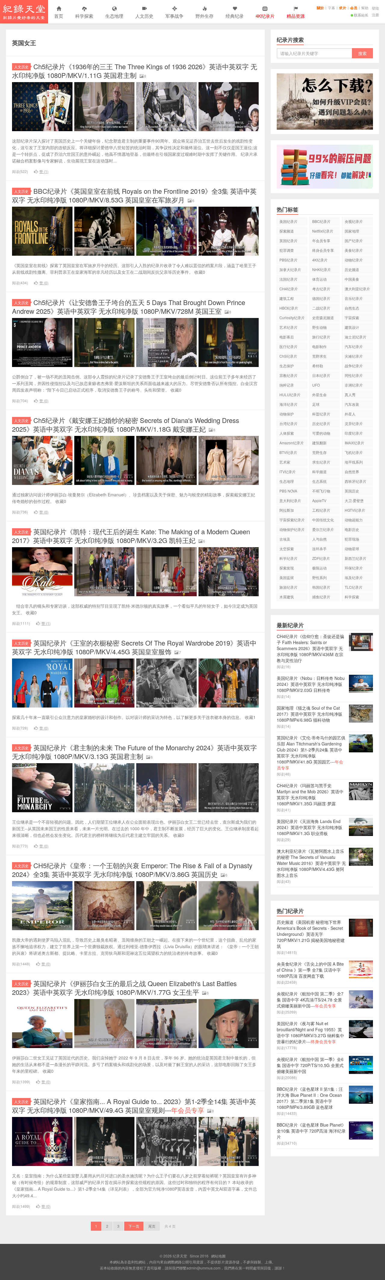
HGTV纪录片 (355, 510)
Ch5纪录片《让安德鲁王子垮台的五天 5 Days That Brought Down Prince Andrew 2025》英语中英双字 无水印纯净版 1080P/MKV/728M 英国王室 (128, 307)
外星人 (350, 413)
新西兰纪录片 (355, 558)
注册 (375, 14)
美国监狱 (286, 577)
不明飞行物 (321, 490)
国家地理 (352, 230)
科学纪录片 (288, 558)
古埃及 (284, 538)
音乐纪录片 (354, 298)
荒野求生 (319, 356)
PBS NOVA (288, 490)
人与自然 (319, 538)
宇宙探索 (352, 317)
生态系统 (319, 481)
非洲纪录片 (354, 384)
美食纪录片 (354, 250)
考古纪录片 (321, 288)
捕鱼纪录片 (321, 596)
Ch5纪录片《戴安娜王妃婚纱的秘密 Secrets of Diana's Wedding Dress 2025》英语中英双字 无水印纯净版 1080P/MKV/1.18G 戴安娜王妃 (125, 424)
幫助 (364, 7)
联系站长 (361, 14)
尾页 (152, 1226)
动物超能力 (354, 519)
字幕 (331, 7)
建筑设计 (352, 327)
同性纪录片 (354, 375)
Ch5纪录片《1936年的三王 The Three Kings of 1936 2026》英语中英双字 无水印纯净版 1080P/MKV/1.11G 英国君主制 (134, 71)
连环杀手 (319, 548)
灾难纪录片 (354, 356)
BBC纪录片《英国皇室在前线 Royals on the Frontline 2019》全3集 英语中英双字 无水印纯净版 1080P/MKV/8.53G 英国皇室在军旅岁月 (134, 195)
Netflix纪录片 (322, 230)
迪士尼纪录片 (355, 336)
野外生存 (205, 16)
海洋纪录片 (288, 404)
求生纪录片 (321, 461)
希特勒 (317, 365)
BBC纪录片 (321, 221)
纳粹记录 (286, 384)
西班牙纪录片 (355, 481)
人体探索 (286, 433)
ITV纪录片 (287, 471)
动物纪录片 (354, 259)
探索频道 (286, 230)
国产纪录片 (354, 240)
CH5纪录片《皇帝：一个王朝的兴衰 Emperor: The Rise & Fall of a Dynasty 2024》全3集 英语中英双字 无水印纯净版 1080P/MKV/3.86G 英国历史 (132, 870)
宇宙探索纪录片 (292, 519)
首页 (58, 16)
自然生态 (352, 307)
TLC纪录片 (353, 587)
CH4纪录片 (288, 288)
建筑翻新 (319, 442)
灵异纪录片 (354, 423)
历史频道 (352, 269)
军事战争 (174, 16)
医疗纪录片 (288, 346)
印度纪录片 (354, 433)
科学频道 (319, 471)
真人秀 (350, 394)
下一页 (133, 1226)
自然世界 (352, 471)
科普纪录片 (321, 413)
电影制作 (319, 346)
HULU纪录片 (289, 394)
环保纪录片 (354, 567)
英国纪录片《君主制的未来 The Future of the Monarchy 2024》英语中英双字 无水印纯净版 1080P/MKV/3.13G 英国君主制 (134, 752)
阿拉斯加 (286, 510)
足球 (315, 404)
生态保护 (286, 365)
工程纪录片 (321, 510)
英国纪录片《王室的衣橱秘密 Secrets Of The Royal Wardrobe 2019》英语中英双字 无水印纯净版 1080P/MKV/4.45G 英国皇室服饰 (134, 647)
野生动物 (319, 327)
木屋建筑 (286, 596)
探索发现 (286, 567)
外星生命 (319, 394)
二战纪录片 (321, 307)
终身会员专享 (323, 250)
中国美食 (352, 279)
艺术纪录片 (288, 327)
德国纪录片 (321, 298)
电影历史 (352, 529)
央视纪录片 (354, 221)
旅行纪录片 (321, 336)
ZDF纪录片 (321, 558)
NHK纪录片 (321, 269)
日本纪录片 (321, 375)
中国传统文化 (323, 519)
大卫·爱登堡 (354, 500)
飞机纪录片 (354, 452)
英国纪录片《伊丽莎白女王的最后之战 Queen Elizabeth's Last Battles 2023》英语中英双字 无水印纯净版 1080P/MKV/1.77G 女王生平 (124, 988)
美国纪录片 (288, 221)
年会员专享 (321, 240)
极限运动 (319, 567)
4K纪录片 (320, 259)
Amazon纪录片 (291, 442)
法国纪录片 (288, 279)
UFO (316, 384)
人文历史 (144, 16)
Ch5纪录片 (288, 356)
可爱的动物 (321, 433)
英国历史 (352, 490)
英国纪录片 (288, 240)
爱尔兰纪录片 (323, 529)
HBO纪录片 (288, 307)
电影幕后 (286, 336)
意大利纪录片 (290, 500)
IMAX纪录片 (354, 442)
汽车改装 (352, 404)
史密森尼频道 (323, 317)
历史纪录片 (321, 423)
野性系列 (319, 577)
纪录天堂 (24, 11)
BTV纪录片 (288, 452)
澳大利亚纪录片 (357, 288)
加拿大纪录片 (290, 269)
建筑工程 (286, 298)
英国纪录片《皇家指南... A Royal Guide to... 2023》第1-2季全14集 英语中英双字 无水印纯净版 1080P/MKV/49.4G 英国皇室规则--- (134, 1105)
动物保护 (286, 413)
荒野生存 (319, 452)
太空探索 (286, 548)
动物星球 (352, 548)
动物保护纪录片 (292, 529)
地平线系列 (354, 461)
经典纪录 (235, 16)
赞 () (43, 171)
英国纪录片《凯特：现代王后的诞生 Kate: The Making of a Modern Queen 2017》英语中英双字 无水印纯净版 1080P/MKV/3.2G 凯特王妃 (131, 536)
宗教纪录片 (288, 375)
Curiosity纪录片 (292, 317)
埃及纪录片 (354, 577)
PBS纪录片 (288, 259)
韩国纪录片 (321, 587)
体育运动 (319, 279)
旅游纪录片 (288, 587)
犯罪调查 (286, 250)
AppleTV (319, 500)
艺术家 (284, 461)
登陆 (375, 8)
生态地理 (114, 16)
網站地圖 (218, 1255)
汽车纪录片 (354, 346)
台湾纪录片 (288, 423)
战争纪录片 (354, 365)
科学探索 (84, 16)
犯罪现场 (352, 538)
